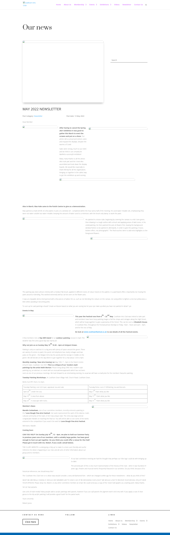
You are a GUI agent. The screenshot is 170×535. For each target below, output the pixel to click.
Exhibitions (104, 5)
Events (92, 5)
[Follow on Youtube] (72, 519)
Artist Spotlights (142, 85)
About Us (67, 5)
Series (145, 82)
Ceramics (144, 74)
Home (58, 5)
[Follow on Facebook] (66, 519)
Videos (116, 5)
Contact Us (138, 5)
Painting (144, 71)
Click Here (30, 521)
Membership (79, 5)
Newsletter (126, 5)
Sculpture (144, 76)
